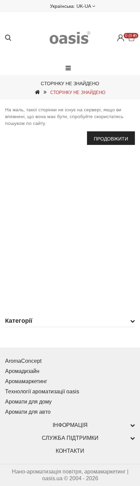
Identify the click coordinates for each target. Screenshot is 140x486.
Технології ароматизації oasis (42, 391)
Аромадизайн (22, 371)
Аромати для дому (28, 402)
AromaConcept (23, 361)
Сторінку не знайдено (77, 92)
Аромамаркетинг (26, 381)
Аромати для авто (28, 412)
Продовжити (111, 139)
